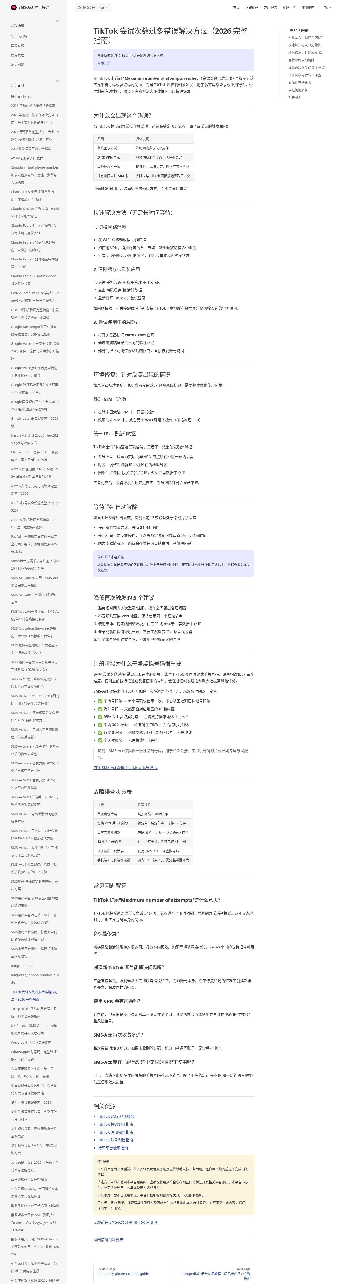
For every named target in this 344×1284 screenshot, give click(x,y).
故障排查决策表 (299, 82)
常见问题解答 (298, 90)
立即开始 (103, 63)
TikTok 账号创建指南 (115, 1140)
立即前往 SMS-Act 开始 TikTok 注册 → (125, 1222)
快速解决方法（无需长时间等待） (307, 45)
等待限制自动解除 (301, 60)
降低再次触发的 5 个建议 (306, 67)
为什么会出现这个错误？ (306, 37)
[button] (35, 24)
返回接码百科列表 (108, 1239)
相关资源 (294, 97)
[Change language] (328, 7)
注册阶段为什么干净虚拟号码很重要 (307, 75)
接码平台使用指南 (113, 1147)
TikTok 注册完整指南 (115, 1132)
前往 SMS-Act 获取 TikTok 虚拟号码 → (125, 767)
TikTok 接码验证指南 (115, 1124)
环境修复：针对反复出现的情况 (307, 52)
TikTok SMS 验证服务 (116, 1116)
